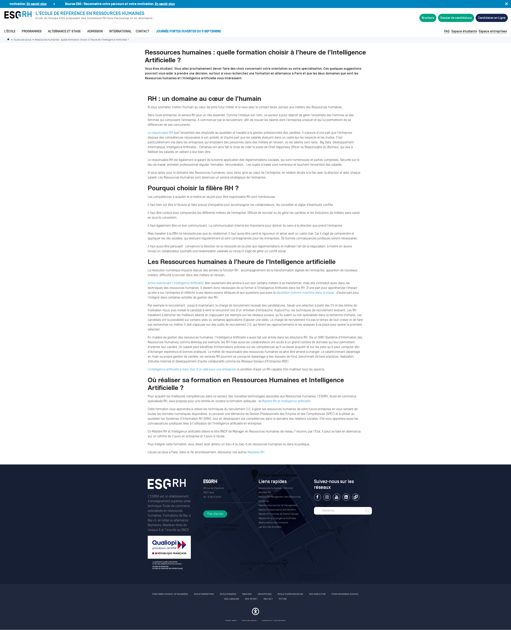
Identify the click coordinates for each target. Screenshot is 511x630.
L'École (9, 31)
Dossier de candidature (456, 18)
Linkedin (346, 497)
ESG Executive (317, 594)
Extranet (355, 497)
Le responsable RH (160, 133)
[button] (255, 612)
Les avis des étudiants (270, 527)
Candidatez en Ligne (491, 18)
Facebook (317, 497)
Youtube (336, 497)
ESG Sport (251, 599)
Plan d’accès (215, 514)
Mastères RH (256, 452)
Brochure (428, 18)
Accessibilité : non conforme (273, 620)
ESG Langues (231, 599)
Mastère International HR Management (277, 505)
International (120, 31)
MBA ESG (247, 594)
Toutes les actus (22, 39)
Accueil (8, 40)
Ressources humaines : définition (275, 488)
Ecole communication (290, 594)
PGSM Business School (345, 594)
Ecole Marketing (204, 594)
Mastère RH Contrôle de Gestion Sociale (278, 514)
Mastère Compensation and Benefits (277, 510)
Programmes (32, 31)
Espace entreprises (493, 31)
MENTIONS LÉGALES (249, 620)
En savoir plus (24, 4)
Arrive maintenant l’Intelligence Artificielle (175, 283)
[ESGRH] (18, 15)
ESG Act (268, 599)
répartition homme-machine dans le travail (305, 293)
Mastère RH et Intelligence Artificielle (277, 518)
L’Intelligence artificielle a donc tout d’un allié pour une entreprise (192, 369)
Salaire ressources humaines (273, 522)
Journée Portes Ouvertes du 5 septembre (188, 31)
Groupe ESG (265, 594)
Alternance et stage (64, 31)
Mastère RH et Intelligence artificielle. (286, 401)
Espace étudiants (464, 31)
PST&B (283, 599)
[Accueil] (167, 486)
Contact (143, 31)
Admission (95, 31)
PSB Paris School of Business (170, 594)
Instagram (326, 497)
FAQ (447, 31)
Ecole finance (228, 594)
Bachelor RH (264, 492)
